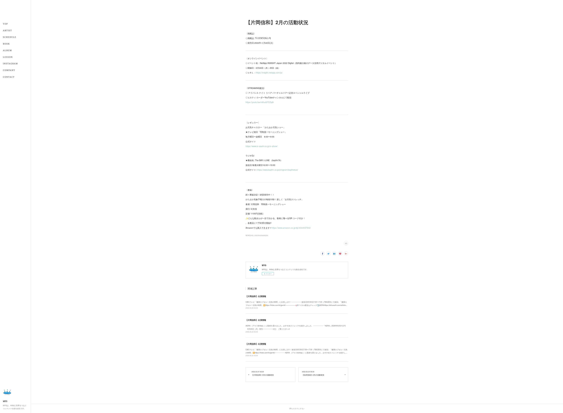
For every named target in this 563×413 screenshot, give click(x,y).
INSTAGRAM (10, 63)
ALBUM (7, 50)
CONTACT (9, 76)
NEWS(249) (249, 235)
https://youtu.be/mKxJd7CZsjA (260, 102)
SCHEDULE (9, 37)
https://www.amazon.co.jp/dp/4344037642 (291, 227)
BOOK (6, 43)
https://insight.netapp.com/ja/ (269, 72)
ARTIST (7, 30)
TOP (5, 23)
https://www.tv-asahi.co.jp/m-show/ (262, 146)
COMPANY (9, 70)
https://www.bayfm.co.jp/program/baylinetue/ (277, 169)
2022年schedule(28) (261, 235)
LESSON (8, 57)
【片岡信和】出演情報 (256, 296)
